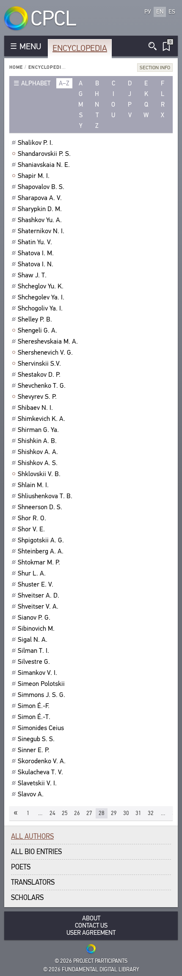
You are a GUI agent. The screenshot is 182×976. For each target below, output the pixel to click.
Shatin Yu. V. (35, 242)
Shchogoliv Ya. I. (40, 308)
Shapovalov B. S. (41, 187)
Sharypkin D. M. (40, 209)
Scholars (27, 897)
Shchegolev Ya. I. (41, 297)
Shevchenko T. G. (42, 385)
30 (126, 813)
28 (102, 813)
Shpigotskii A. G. (41, 540)
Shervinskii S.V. (39, 363)
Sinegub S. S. (36, 739)
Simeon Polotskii (41, 684)
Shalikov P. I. (35, 143)
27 (89, 813)
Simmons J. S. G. (41, 695)
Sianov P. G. (34, 617)
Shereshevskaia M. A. (48, 341)
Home (16, 67)
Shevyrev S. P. (37, 397)
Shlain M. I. (33, 485)
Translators (33, 882)
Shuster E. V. (35, 584)
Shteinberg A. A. (40, 551)
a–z (64, 83)
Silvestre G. (34, 662)
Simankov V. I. (37, 673)
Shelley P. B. (35, 319)
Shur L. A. (32, 573)
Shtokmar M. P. (39, 562)
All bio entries (36, 851)
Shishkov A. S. (38, 463)
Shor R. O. (32, 518)
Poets (20, 867)
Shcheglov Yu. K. (40, 286)
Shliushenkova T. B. (45, 496)
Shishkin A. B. (37, 441)
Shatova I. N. (35, 264)
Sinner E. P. (34, 750)
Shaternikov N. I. (41, 231)
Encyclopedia (79, 48)
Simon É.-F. (34, 706)
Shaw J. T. (32, 275)
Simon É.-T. (34, 717)
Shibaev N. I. (35, 408)
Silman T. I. (33, 650)
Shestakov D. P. (39, 374)
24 (52, 813)
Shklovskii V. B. (39, 474)
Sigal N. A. (32, 639)
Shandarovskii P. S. (44, 154)
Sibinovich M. (36, 628)
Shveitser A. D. (38, 595)
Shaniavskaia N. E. (44, 165)
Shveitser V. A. (38, 606)
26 (77, 813)
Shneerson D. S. (40, 507)
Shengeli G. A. (37, 330)
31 (138, 813)
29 (114, 813)
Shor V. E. (31, 529)
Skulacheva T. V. (40, 772)
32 (151, 813)
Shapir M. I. (34, 176)
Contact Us (91, 925)
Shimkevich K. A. (41, 419)
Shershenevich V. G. (45, 352)
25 (65, 813)
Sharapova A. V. (40, 198)
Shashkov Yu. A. (40, 220)
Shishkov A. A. (38, 452)
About (91, 918)
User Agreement (91, 933)
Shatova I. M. (36, 253)
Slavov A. (31, 794)
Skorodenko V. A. (42, 761)
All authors (32, 836)
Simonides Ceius (41, 728)
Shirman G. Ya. (38, 430)
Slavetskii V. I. (37, 783)
